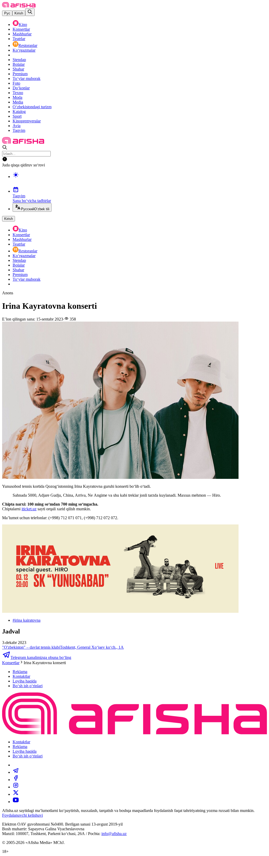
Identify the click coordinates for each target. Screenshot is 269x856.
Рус (7, 13)
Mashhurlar (22, 34)
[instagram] (16, 787)
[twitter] (16, 794)
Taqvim (19, 130)
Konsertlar (21, 29)
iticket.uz (29, 509)
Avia (16, 125)
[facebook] (16, 779)
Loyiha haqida (25, 681)
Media (18, 102)
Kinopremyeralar (27, 121)
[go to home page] (18, 6)
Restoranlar (27, 45)
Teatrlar (19, 38)
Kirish (18, 13)
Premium (20, 74)
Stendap (19, 59)
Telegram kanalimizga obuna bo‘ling (41, 657)
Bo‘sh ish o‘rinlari (28, 686)
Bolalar (19, 64)
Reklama (20, 671)
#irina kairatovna (26, 620)
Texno (18, 92)
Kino (23, 24)
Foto (16, 83)
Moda (17, 97)
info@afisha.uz (114, 833)
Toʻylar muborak (26, 78)
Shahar (18, 69)
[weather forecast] (140, 180)
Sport (17, 116)
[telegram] (16, 772)
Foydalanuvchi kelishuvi (22, 815)
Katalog (19, 111)
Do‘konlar (21, 88)
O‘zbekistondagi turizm (32, 107)
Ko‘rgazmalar (24, 50)
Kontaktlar (21, 676)
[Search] (30, 12)
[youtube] (16, 801)
